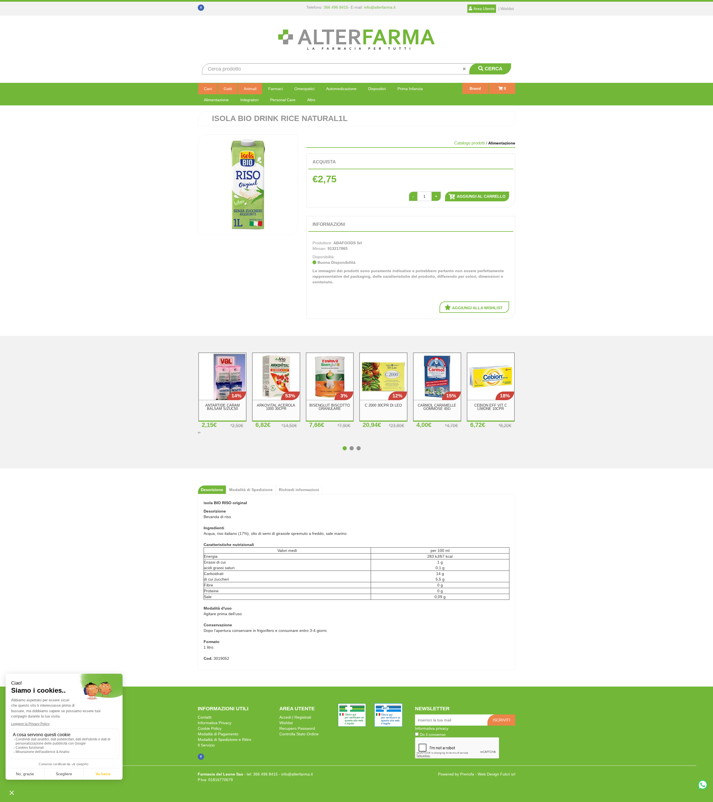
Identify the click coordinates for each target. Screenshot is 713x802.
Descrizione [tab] (212, 489)
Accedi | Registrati (295, 717)
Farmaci (275, 88)
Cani (208, 88)
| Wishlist (506, 8)
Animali (250, 88)
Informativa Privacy (214, 723)
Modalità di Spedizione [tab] (251, 489)
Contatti (204, 717)
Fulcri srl (507, 774)
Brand (475, 88)
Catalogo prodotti (469, 143)
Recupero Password (297, 728)
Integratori (249, 100)
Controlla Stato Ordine (299, 734)
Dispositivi (377, 88)
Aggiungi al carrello (481, 196)
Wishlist (286, 723)
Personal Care (283, 100)
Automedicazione (341, 88)
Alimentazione (216, 100)
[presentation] (198, 432)
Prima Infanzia (410, 88)
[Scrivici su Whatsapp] (702, 785)
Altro (311, 100)
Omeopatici (304, 88)
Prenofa (467, 774)
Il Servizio (206, 745)
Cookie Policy (209, 728)
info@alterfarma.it (379, 7)
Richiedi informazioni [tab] (299, 489)
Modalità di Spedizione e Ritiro (224, 739)
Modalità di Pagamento (218, 734)
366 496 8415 (336, 7)
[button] (346, 445)
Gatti (228, 88)
